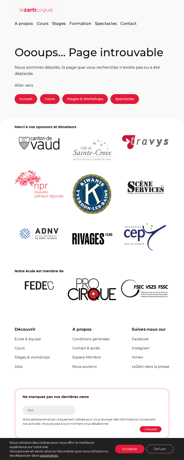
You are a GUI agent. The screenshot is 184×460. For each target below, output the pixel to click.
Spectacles (124, 99)
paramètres (49, 455)
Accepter (129, 449)
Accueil (25, 99)
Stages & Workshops (85, 99)
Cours (50, 99)
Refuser (160, 449)
